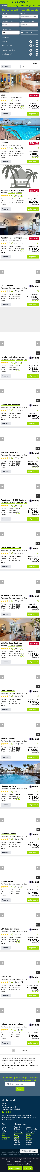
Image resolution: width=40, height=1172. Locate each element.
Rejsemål (4, 1139)
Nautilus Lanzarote (9, 452)
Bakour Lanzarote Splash (12, 1024)
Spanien (19, 98)
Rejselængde (6, 29)
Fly (10, 6)
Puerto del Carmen (8, 288)
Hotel (22, 6)
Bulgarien (29, 1141)
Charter (4, 6)
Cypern (16, 1139)
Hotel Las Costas (8, 834)
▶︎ (38, 81)
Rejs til (22, 13)
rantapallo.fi (4, 1154)
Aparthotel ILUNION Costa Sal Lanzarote (19, 500)
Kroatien (29, 1139)
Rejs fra (4, 13)
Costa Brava (18, 1131)
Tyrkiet (16, 1137)
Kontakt (4, 1105)
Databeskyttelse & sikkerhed (11, 1109)
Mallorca (17, 1129)
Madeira (28, 1144)
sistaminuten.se (14, 1152)
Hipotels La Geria (8, 786)
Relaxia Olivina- (8, 738)
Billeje (28, 6)
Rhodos (28, 1135)
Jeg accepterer (15, 1168)
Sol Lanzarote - (7, 881)
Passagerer (6, 37)
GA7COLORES (7, 285)
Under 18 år (18, 1127)
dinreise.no (26, 1154)
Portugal (17, 1141)
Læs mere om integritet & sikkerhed (20, 1164)
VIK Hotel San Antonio (10, 929)
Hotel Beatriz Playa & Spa (12, 357)
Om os (4, 1103)
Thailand (17, 1142)
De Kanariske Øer (31, 1129)
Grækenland (30, 1133)
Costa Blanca (30, 1131)
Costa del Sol (18, 1133)
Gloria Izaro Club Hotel (11, 548)
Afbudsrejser (6, 1137)
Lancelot (5, 143)
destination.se (18, 1154)
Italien (28, 1137)
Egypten (17, 1144)
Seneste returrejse (27, 21)
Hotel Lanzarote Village (11, 595)
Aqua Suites (6, 977)
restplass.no (5, 1152)
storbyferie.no (35, 1154)
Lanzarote (11, 98)
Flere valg (5, 114)
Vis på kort (6, 66)
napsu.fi (11, 1154)
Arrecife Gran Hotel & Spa (12, 190)
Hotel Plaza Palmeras (10, 405)
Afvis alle (27, 1168)
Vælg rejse (32, 114)
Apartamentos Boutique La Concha (16, 238)
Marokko (29, 1142)
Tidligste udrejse (7, 21)
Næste (24, 1050)
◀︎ (2, 81)
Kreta (16, 1135)
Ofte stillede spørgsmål (9, 1107)
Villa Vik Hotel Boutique (11, 643)
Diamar (4, 95)
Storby (15, 6)
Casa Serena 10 (8, 691)
